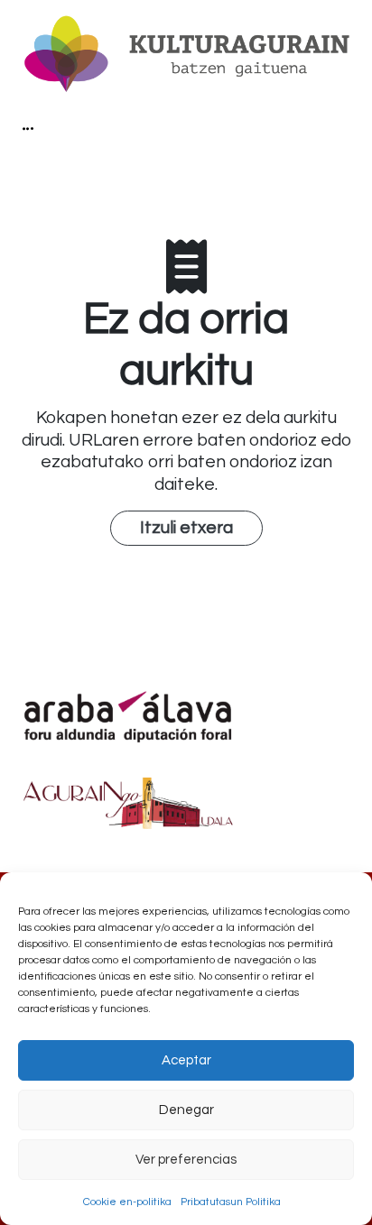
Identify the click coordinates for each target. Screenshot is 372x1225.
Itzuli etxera (186, 528)
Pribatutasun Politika (231, 1202)
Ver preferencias (186, 1159)
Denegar (186, 1110)
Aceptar (186, 1060)
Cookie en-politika (127, 1202)
